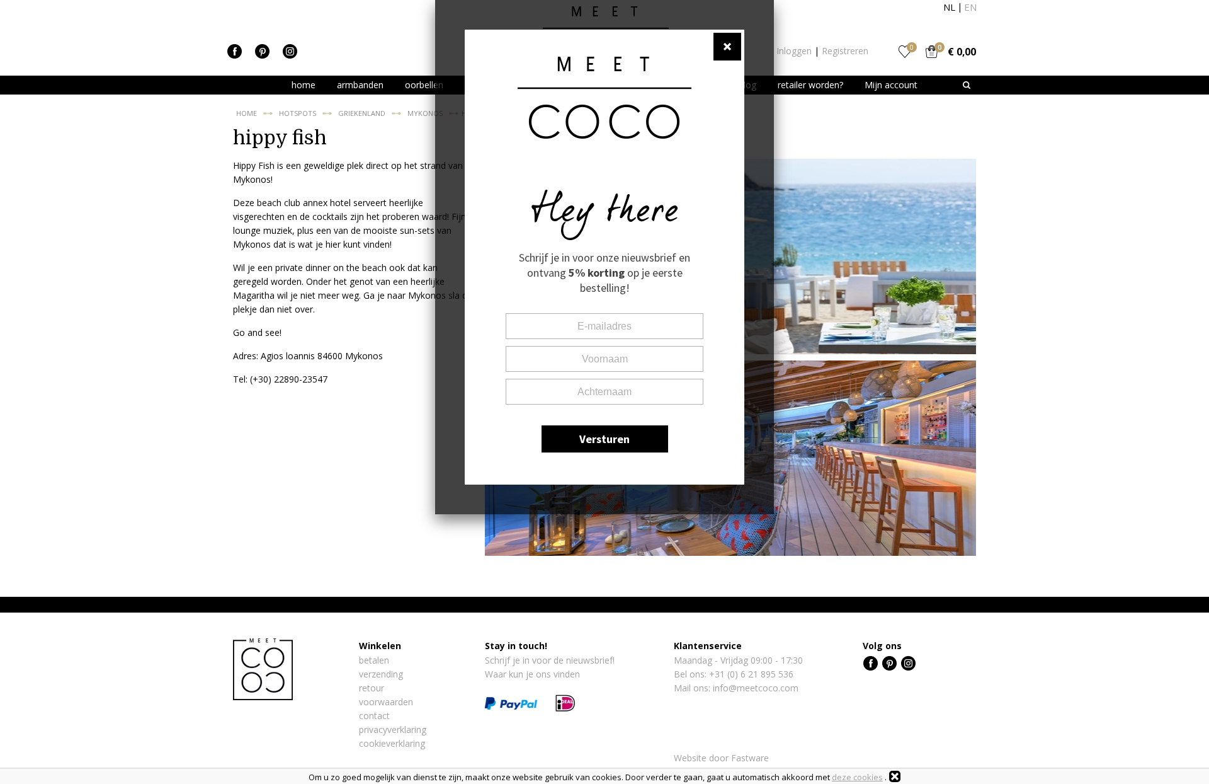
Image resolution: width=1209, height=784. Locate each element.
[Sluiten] (894, 776)
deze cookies (857, 777)
